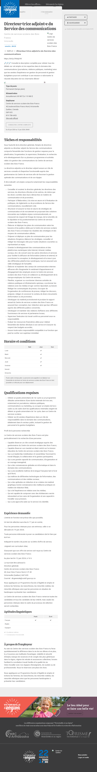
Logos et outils (83, 757)
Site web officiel (12, 118)
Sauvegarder (74, 23)
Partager (73, 17)
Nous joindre (82, 755)
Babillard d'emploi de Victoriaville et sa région (10, 9)
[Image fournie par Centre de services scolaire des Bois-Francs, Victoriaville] (31, 82)
